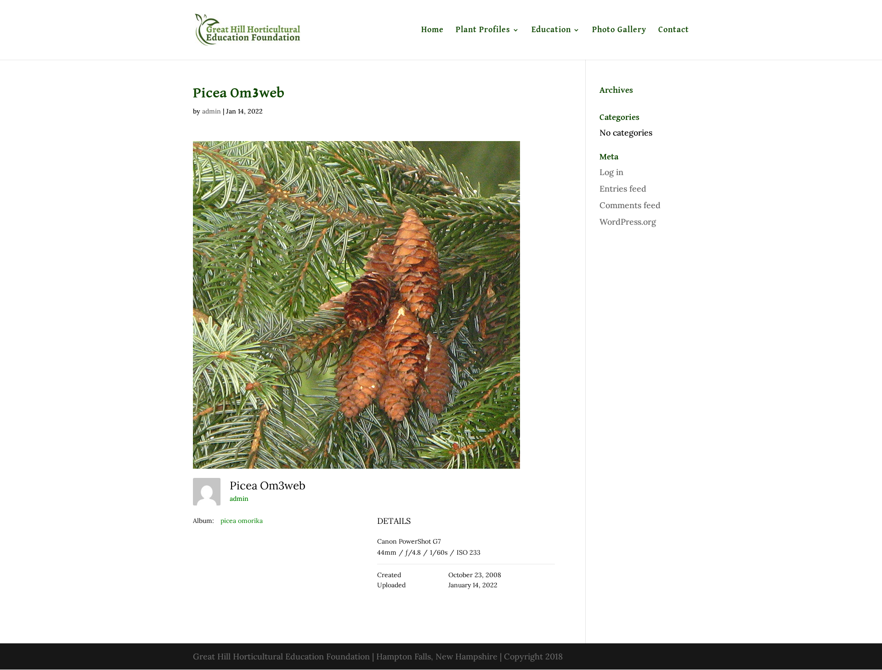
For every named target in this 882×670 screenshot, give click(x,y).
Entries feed (622, 188)
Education (551, 30)
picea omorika (241, 521)
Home (432, 30)
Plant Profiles (483, 30)
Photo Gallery (619, 30)
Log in (611, 172)
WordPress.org (627, 221)
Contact (673, 30)
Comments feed (630, 205)
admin (211, 111)
